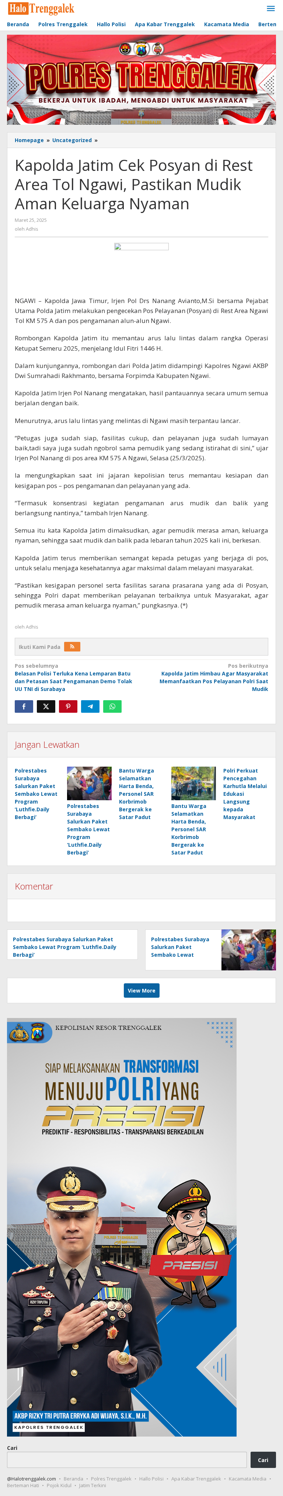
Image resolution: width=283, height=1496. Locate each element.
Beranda (73, 1478)
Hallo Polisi (151, 1478)
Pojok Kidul (59, 1485)
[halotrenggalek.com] (41, 7)
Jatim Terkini (92, 1485)
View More (142, 990)
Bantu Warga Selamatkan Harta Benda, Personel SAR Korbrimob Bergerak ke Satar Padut (136, 794)
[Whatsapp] (112, 706)
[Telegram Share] (90, 706)
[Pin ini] (68, 706)
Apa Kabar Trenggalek (196, 1478)
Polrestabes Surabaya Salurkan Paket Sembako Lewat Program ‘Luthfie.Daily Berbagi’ (36, 794)
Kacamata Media (247, 1478)
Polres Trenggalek (111, 1478)
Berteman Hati (23, 1485)
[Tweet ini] (46, 706)
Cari (12, 1447)
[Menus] (271, 8)
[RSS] (72, 646)
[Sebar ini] (24, 706)
